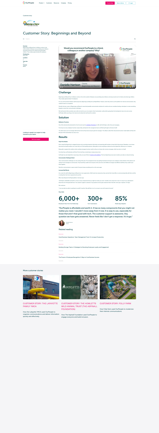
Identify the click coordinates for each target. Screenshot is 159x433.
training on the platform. (95, 155)
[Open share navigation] (135, 39)
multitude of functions (91, 125)
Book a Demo (120, 3)
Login (131, 3)
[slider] (91, 87)
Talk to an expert (36, 139)
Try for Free (110, 3)
